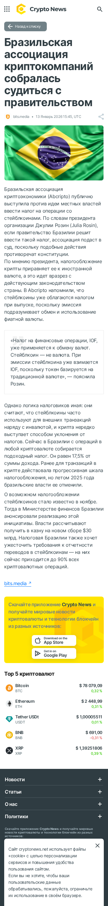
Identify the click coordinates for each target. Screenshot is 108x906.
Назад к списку (28, 26)
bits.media (15, 583)
